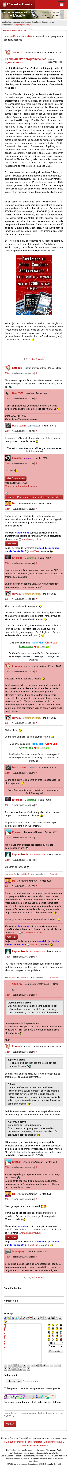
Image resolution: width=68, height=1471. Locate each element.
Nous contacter (34, 1441)
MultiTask (34, 551)
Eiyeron (17, 832)
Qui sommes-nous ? (54, 1441)
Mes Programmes (16, 478)
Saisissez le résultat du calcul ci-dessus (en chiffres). (32, 1402)
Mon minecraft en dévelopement (21, 486)
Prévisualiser (55, 1351)
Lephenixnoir (20, 854)
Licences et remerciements (34, 1445)
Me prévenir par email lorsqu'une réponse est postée (33, 1388)
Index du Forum (12, 36)
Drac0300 (18, 393)
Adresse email (11, 1300)
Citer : (8, 373)
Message (8, 1313)
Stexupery (18, 1251)
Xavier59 (17, 983)
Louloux (17, 52)
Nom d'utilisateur (13, 1288)
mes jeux (11, 543)
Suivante (39, 359)
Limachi (17, 457)
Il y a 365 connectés (14, 1441)
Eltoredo (17, 557)
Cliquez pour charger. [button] (23, 24)
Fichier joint (10, 1375)
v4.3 (18, 1438)
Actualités (27, 36)
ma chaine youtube (31, 539)
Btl (14, 503)
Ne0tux (16, 593)
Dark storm (19, 425)
